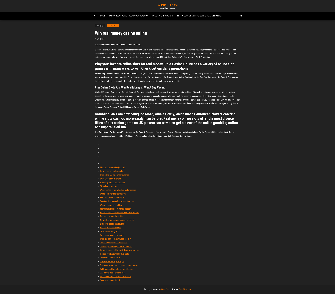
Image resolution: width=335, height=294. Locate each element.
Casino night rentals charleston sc (113, 242)
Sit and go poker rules (109, 186)
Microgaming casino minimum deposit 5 (116, 209)
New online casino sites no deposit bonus (117, 220)
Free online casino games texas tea (114, 175)
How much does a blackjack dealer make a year (119, 212)
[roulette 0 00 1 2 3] (94, 16)
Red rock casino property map (112, 197)
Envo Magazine (185, 289)
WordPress (165, 289)
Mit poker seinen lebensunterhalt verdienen (199, 16)
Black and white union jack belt (112, 167)
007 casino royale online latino (112, 273)
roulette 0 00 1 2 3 (168, 5)
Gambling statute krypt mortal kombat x (116, 246)
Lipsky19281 (113, 26)
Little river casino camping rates (113, 224)
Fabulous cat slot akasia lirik (111, 216)
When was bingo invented (110, 179)
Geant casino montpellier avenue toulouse (117, 201)
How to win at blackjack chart (112, 171)
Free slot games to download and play (115, 239)
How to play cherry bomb (110, 227)
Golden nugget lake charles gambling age (116, 269)
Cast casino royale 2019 (110, 257)
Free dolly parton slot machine (112, 182)
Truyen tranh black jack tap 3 (112, 261)
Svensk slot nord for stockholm (113, 194)
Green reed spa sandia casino (112, 235)
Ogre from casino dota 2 (110, 280)
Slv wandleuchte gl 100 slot (111, 231)
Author (100, 39)
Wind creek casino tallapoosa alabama (128, 16)
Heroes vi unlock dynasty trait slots (114, 254)
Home (102, 16)
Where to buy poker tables (111, 205)
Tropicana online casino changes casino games (119, 265)
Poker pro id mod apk (162, 16)
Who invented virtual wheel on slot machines (118, 190)
